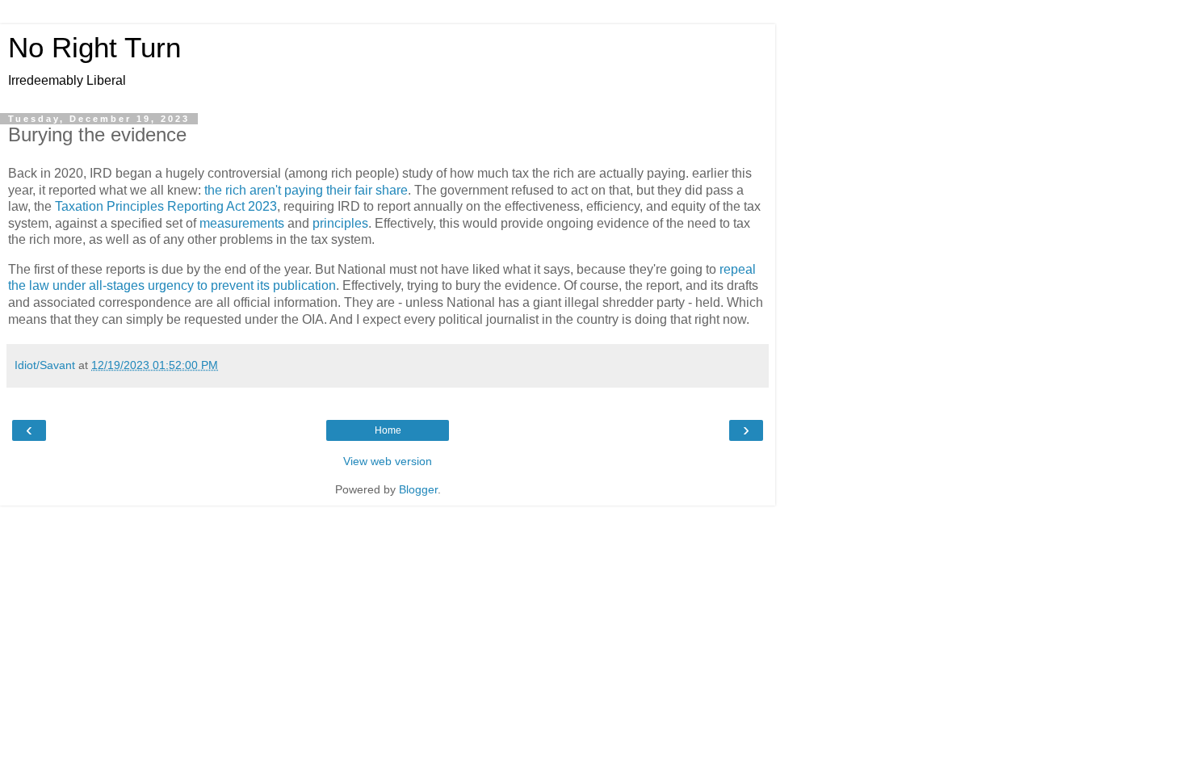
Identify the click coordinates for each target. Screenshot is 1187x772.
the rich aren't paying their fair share (306, 190)
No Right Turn (94, 47)
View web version (387, 461)
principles (340, 223)
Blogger (418, 489)
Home (388, 430)
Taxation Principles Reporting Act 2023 (166, 206)
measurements (241, 223)
